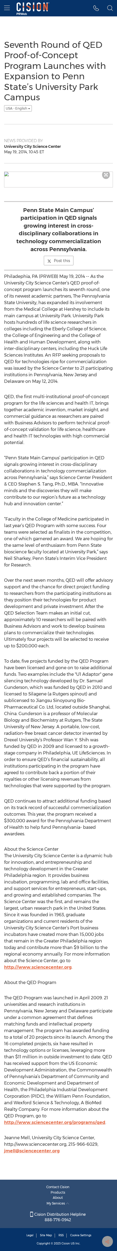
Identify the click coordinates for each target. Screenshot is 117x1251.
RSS (61, 1235)
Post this (62, 260)
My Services (56, 1203)
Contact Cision (57, 1187)
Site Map (46, 1235)
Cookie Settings (80, 1235)
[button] (96, 8)
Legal (29, 1235)
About (58, 1198)
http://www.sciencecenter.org (38, 967)
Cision (65, 1243)
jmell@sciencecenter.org (32, 1150)
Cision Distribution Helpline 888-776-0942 (59, 1217)
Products (58, 1192)
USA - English (17, 108)
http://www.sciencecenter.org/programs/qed (54, 1122)
